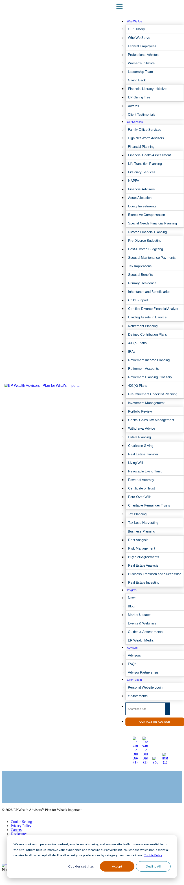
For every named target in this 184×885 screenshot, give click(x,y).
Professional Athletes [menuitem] (143, 55)
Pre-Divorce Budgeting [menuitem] (144, 240)
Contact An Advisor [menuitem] (154, 721)
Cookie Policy (153, 855)
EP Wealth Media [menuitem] (140, 640)
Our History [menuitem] (136, 29)
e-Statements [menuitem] (138, 696)
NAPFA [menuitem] (133, 181)
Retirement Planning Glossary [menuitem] (150, 377)
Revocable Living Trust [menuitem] (145, 471)
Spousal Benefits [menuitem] (140, 274)
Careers (16, 830)
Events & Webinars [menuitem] (142, 623)
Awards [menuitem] (133, 106)
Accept (117, 866)
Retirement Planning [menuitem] (143, 326)
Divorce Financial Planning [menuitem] (147, 232)
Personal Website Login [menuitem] (145, 687)
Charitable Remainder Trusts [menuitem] (149, 505)
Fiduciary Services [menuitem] (142, 172)
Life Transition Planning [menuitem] (145, 163)
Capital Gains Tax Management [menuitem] (151, 420)
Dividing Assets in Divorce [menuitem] (147, 317)
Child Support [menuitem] (138, 300)
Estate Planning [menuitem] (139, 437)
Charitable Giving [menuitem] (140, 446)
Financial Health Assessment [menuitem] (149, 155)
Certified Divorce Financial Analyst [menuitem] (153, 309)
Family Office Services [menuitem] (144, 129)
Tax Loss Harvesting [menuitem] (143, 522)
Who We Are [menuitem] (134, 21)
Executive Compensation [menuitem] (146, 215)
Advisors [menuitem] (132, 647)
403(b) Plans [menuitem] (137, 343)
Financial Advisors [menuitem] (141, 189)
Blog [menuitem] (131, 606)
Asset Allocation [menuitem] (139, 198)
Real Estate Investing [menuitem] (143, 582)
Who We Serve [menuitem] (139, 37)
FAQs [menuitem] (132, 664)
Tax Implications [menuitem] (140, 266)
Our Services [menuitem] (135, 122)
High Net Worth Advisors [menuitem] (146, 138)
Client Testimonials (15, 790)
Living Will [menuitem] (135, 463)
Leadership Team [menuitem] (140, 72)
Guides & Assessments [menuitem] (145, 632)
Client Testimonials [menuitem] (141, 114)
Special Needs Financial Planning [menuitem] (152, 223)
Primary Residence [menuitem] (142, 283)
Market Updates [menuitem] (139, 615)
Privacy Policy (21, 826)
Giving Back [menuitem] (137, 80)
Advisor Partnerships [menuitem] (143, 672)
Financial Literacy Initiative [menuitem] (147, 89)
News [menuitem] (132, 598)
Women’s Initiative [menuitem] (141, 63)
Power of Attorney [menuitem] (141, 480)
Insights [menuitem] (131, 590)
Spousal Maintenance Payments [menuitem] (152, 257)
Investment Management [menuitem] (146, 403)
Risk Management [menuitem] (141, 548)
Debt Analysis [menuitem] (138, 540)
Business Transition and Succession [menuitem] (154, 574)
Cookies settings (81, 866)
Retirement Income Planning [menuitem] (149, 360)
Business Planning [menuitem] (141, 531)
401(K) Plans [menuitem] (137, 385)
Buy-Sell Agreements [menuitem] (143, 557)
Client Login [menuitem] (134, 679)
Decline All (153, 866)
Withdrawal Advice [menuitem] (141, 428)
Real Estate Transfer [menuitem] (143, 454)
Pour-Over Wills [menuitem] (139, 497)
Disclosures (19, 834)
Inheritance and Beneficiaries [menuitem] (149, 292)
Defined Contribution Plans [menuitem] (147, 334)
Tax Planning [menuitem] (137, 514)
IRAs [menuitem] (132, 351)
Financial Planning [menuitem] (141, 146)
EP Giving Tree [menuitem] (139, 97)
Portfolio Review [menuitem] (140, 411)
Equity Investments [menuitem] (142, 206)
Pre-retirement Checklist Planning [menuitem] (152, 394)
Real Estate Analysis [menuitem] (143, 565)
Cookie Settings (22, 822)
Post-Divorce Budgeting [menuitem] (145, 249)
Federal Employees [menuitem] (142, 46)
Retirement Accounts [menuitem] (143, 368)
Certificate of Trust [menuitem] (141, 488)
